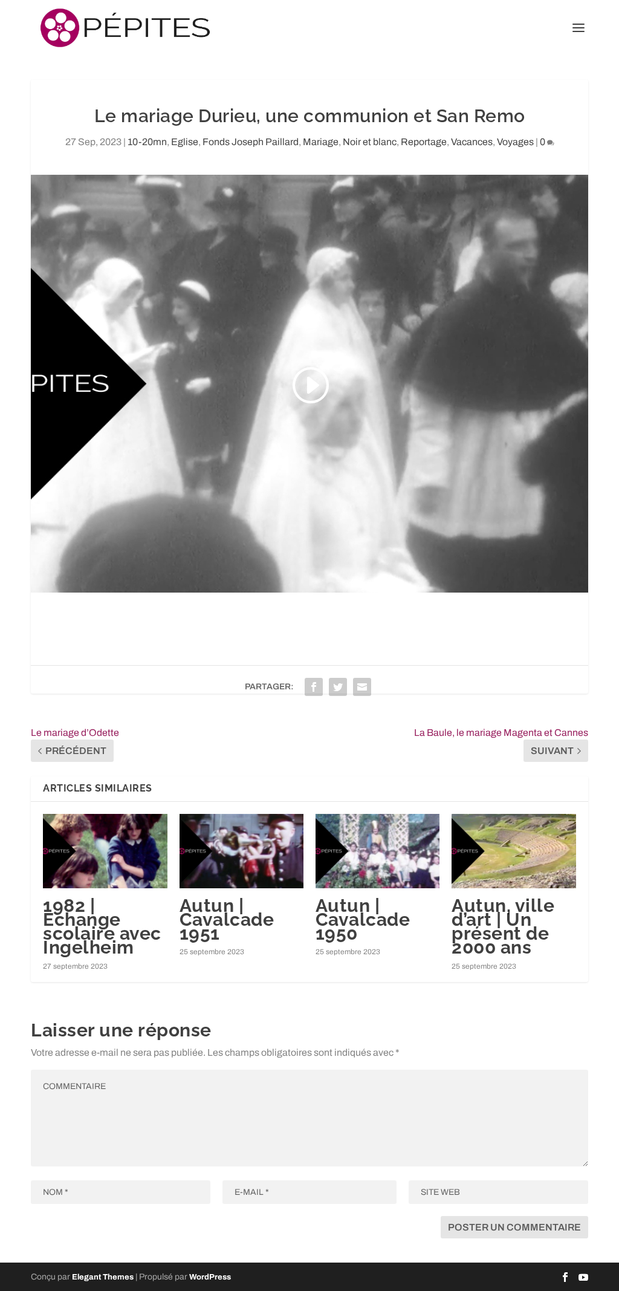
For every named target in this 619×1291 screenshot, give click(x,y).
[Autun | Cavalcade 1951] (241, 851)
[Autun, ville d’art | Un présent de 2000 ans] (513, 851)
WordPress (210, 1277)
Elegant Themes (103, 1277)
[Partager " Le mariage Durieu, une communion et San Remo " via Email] (362, 687)
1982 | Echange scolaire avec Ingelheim (102, 926)
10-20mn (147, 142)
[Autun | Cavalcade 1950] (377, 851)
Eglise (184, 142)
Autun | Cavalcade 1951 (227, 919)
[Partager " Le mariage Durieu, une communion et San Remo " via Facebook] (314, 687)
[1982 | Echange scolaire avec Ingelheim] (105, 851)
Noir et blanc (370, 142)
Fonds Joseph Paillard (251, 142)
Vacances (472, 142)
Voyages (515, 142)
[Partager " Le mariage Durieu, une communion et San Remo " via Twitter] (338, 687)
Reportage (424, 142)
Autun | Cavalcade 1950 (363, 919)
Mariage (321, 142)
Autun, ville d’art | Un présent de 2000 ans (503, 926)
